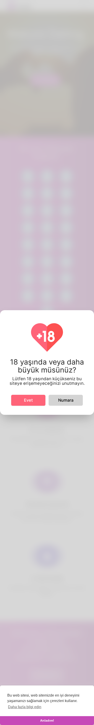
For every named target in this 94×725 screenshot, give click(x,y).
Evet (28, 400)
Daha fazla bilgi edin (24, 707)
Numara (65, 400)
